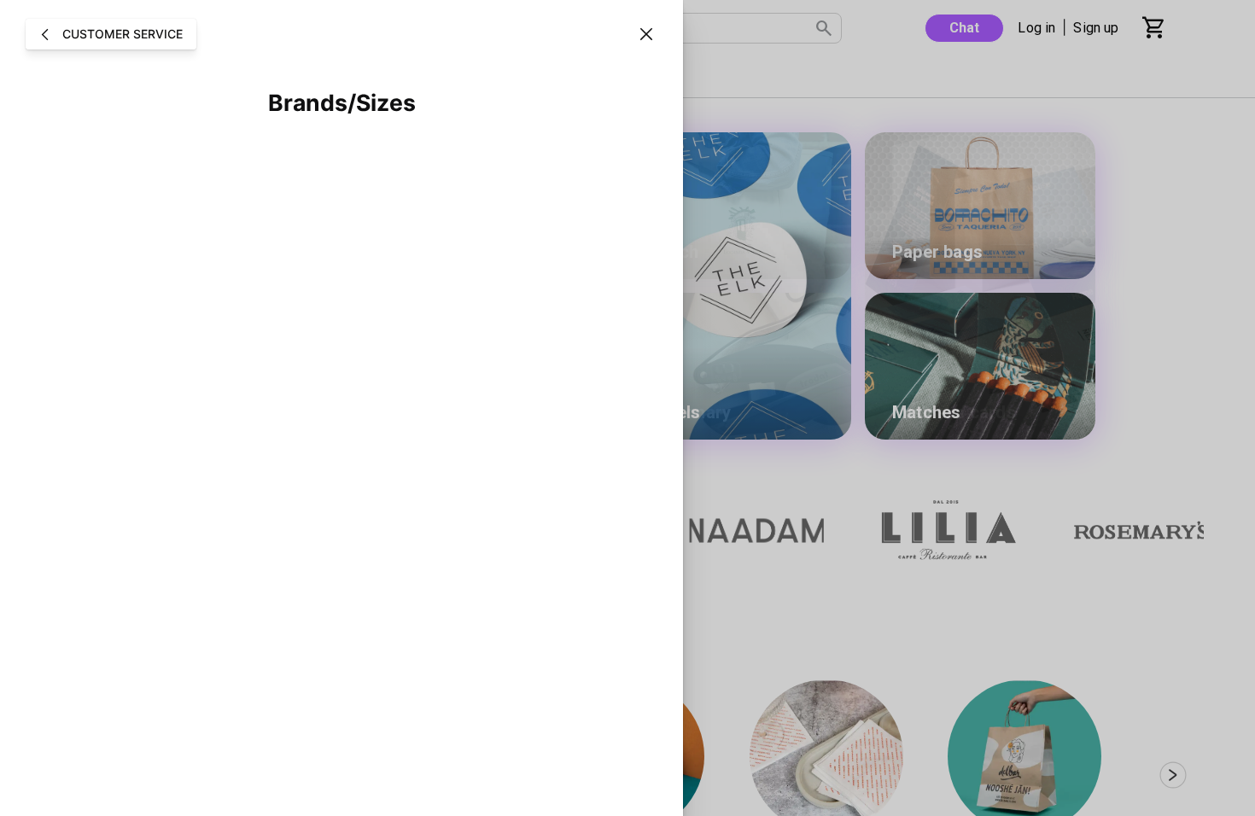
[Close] (646, 34)
